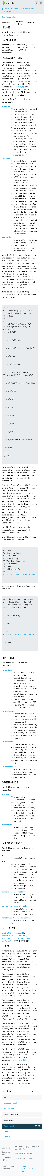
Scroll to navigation (9, 17)
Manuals (6, 9)
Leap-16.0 (8, 1131)
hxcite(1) (18, 81)
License (23, 1171)
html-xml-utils (29, 9)
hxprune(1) (7, 938)
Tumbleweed (17, 9)
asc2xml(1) (7, 933)
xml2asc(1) (7, 941)
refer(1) (19, 87)
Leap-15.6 (8, 1137)
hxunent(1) (30, 938)
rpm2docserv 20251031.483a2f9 (27, 1167)
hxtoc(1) (18, 938)
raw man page (9, 1108)
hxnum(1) (23, 936)
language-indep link (11, 1103)
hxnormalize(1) (9, 936)
